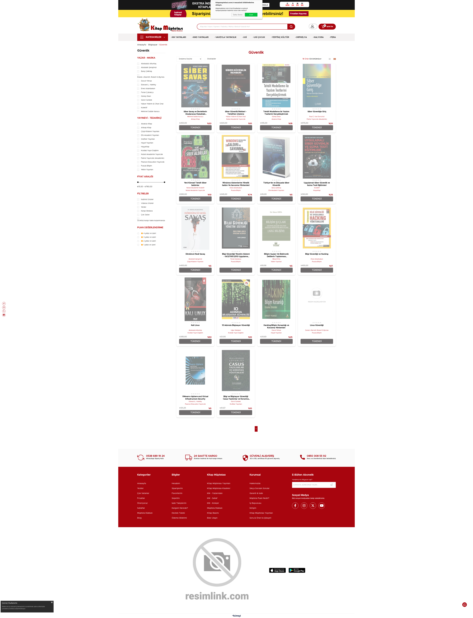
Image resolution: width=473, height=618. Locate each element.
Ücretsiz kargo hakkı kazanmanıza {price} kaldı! (156, 220)
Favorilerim (177, 493)
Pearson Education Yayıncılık (152, 162)
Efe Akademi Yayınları (150, 135)
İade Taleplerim (179, 503)
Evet (251, 15)
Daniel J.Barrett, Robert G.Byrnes (150, 77)
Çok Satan (145, 215)
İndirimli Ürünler (147, 199)
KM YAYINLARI (179, 37)
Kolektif (144, 108)
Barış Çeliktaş (146, 71)
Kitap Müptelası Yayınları (218, 483)
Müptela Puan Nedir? (259, 498)
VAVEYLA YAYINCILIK (226, 37)
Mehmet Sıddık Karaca (150, 111)
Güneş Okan (146, 96)
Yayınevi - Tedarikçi (149, 118)
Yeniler (143, 207)
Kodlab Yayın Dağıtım (150, 150)
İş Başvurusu (255, 503)
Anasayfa (141, 483)
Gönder (331, 485)
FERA (333, 37)
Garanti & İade (256, 493)
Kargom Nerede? (180, 508)
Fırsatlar (141, 498)
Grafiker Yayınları (148, 139)
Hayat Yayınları (147, 143)
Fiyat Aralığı (145, 177)
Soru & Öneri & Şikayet (260, 518)
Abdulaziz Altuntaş (148, 64)
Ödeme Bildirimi (179, 518)
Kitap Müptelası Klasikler (218, 488)
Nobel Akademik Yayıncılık (152, 154)
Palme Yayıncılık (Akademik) (152, 158)
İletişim (253, 508)
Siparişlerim (177, 488)
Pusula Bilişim (146, 166)
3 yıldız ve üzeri (149, 237)
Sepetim (176, 498)
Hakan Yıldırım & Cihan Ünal (152, 104)
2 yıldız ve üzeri (149, 241)
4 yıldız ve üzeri (149, 233)
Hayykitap (145, 147)
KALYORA (319, 37)
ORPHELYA (301, 37)
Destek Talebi (178, 513)
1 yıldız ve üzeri (149, 245)
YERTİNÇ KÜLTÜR (280, 37)
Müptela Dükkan (144, 513)
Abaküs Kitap (146, 124)
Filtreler (143, 194)
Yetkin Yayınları (147, 170)
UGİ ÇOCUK (259, 37)
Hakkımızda (255, 483)
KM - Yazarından (214, 493)
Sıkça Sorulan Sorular (260, 488)
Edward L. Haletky (148, 85)
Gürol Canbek (146, 100)
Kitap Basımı (213, 513)
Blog (139, 518)
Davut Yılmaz (146, 81)
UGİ (245, 37)
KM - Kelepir (213, 503)
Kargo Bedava (147, 211)
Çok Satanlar (143, 493)
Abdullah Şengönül (148, 67)
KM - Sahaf (212, 498)
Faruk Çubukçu (147, 92)
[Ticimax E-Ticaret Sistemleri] (236, 616)
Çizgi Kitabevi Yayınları (150, 131)
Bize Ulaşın (212, 518)
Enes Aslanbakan (148, 88)
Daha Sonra (237, 15)
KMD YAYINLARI (201, 37)
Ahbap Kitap (146, 128)
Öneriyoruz (142, 503)
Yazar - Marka (146, 58)
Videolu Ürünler (147, 203)
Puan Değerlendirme (150, 227)
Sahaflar (141, 508)
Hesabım (176, 483)
